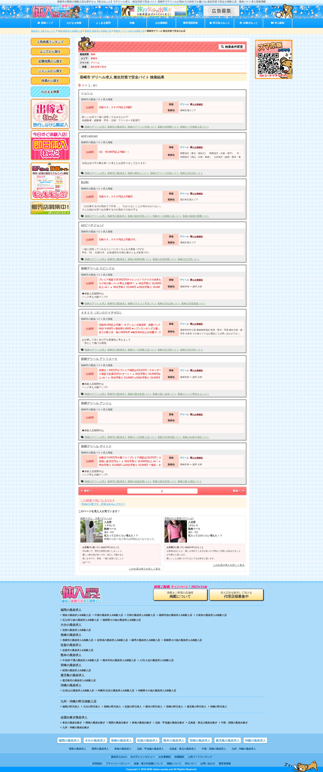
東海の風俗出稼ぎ (141, 722)
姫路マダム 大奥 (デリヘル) (96, 518)
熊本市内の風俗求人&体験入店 (119, 660)
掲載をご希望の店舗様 (180, 594)
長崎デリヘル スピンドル (98, 268)
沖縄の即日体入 (218, 706)
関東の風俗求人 (77, 748)
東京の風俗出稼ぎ (72, 722)
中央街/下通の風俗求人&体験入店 (80, 660)
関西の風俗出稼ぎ (118, 722)
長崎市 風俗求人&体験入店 (98, 31)
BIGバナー (191, 763)
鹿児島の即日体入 (196, 706)
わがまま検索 (74, 22)
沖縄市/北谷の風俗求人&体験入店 (116, 690)
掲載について (174, 763)
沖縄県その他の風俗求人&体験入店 (157, 690)
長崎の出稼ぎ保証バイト (195, 437)
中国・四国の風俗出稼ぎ (234, 722)
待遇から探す (50, 80)
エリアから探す (50, 51)
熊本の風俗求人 (173, 740)
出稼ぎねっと (250, 22)
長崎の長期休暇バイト (139, 259)
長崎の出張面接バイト (193, 303)
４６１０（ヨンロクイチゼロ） (102, 312)
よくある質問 (103, 22)
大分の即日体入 (91, 706)
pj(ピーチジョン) (92, 225)
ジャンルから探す (50, 70)
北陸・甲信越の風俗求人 (150, 748)
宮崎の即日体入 (174, 706)
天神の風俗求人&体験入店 (141, 615)
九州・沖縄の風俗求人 (244, 748)
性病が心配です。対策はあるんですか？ (103, 504)
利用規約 (97, 763)
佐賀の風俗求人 (147, 740)
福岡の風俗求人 (69, 740)
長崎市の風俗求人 (117, 126)
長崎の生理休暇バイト (165, 259)
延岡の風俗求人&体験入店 (76, 670)
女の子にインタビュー (142, 756)
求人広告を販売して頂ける (236, 594)
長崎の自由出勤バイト (139, 481)
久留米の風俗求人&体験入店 (211, 615)
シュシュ (87, 93)
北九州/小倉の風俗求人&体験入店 (80, 620)
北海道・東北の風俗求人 (182, 748)
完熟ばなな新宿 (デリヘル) (178, 518)
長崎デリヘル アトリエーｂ (99, 359)
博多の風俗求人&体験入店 (76, 615)
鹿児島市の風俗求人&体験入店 (79, 680)
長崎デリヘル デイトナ (96, 446)
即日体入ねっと (221, 22)
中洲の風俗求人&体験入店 (109, 615)
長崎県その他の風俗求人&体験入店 (183, 640)
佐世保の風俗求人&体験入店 (112, 640)
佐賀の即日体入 (133, 706)
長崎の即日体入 (112, 706)
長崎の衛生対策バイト (139, 216)
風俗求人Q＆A (119, 756)
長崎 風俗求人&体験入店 (70, 31)
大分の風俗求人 (95, 740)
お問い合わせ (207, 763)
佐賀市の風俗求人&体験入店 (77, 650)
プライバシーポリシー (118, 763)
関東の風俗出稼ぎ (95, 722)
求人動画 (279, 22)
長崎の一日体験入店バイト (194, 126)
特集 (132, 22)
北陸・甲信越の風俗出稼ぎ (169, 722)
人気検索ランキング (50, 41)
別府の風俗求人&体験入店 (76, 630)
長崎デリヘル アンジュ (96, 403)
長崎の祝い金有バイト (165, 394)
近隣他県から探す (50, 61)
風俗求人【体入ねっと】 (43, 31)
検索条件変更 (233, 46)
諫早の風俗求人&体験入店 (146, 640)
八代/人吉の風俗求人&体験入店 (157, 660)
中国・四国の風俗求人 (214, 748)
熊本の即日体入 (153, 706)
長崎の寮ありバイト (138, 173)
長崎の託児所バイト (188, 259)
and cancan (89, 136)
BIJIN (85, 182)
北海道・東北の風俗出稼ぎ (202, 722)
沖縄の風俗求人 (255, 740)
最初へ (87, 490)
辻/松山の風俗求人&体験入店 (78, 690)
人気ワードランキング (200, 756)
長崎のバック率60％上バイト (193, 394)
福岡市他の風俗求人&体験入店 (175, 615)
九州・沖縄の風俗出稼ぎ (75, 727)
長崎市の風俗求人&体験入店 (77, 640)
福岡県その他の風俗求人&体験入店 (122, 620)
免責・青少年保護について (148, 763)
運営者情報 (225, 763)
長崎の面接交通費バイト (195, 216)
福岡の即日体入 (70, 706)
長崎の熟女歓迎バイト (139, 394)
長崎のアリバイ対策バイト (142, 126)
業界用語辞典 (190, 22)
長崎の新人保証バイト (190, 481)
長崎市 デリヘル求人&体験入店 (129, 31)
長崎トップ (46, 22)
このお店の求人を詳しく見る (144, 568)
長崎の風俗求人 (121, 740)
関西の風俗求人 (100, 748)
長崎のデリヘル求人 (96, 126)
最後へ (237, 490)
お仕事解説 (161, 22)
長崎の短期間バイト (168, 126)
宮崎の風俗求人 (200, 740)
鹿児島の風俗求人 (228, 740)
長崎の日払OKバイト (191, 173)
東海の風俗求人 (122, 748)
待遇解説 (179, 756)
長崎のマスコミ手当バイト (142, 303)
